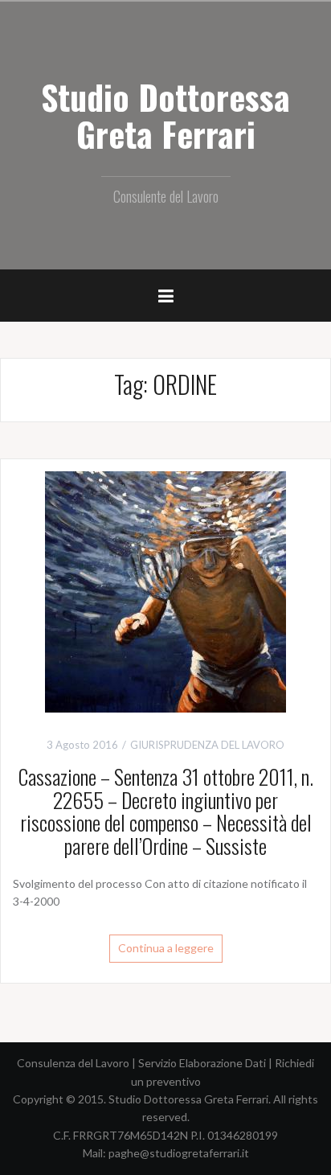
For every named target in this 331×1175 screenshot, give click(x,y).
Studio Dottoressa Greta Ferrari (165, 115)
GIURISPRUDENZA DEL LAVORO (207, 744)
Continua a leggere (166, 948)
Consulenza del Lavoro (73, 1063)
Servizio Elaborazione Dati (202, 1063)
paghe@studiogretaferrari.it (178, 1153)
